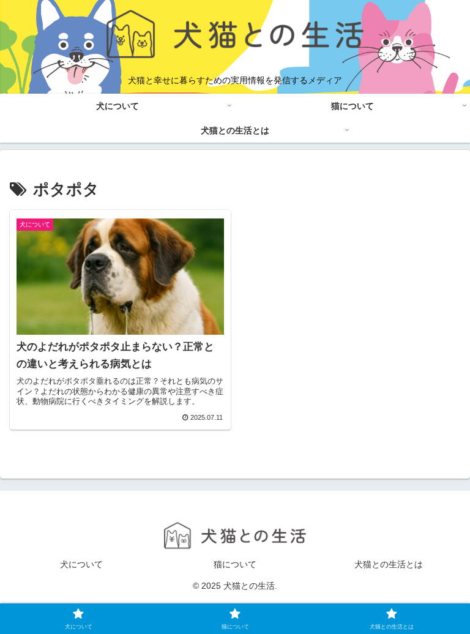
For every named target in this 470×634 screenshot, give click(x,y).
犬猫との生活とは (388, 564)
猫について (235, 564)
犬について (81, 564)
